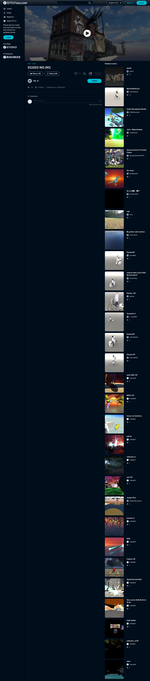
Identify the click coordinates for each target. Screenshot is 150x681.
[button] (76, 74)
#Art (29, 64)
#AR (34, 64)
